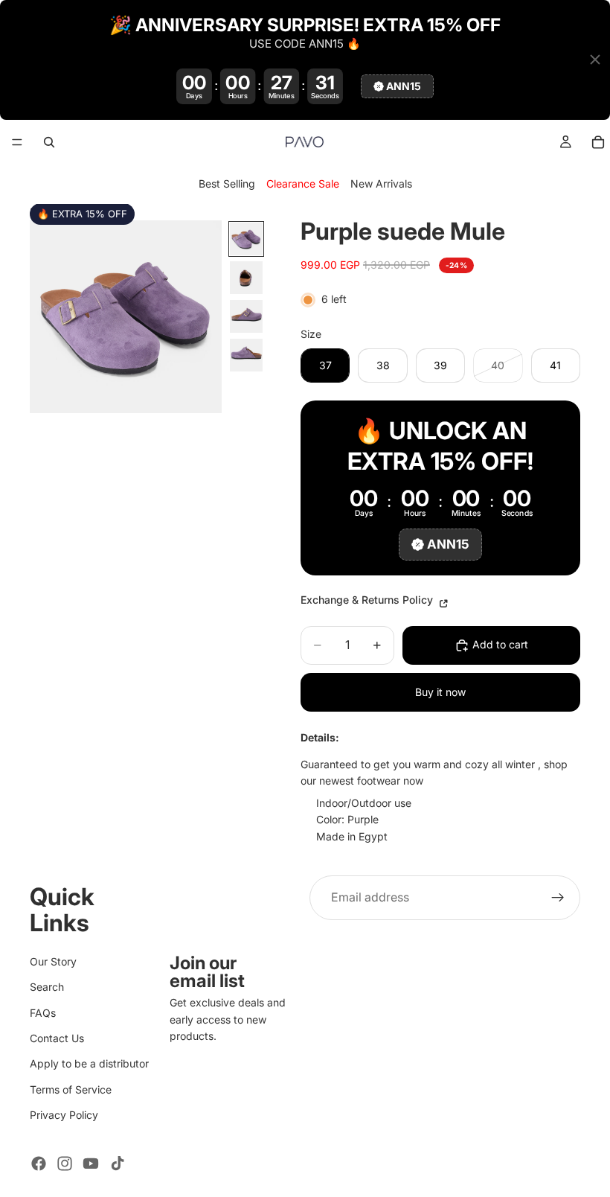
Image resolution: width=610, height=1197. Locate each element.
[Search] (49, 142)
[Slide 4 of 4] (246, 355)
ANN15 (403, 86)
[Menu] (17, 142)
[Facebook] (39, 1163)
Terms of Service (71, 1089)
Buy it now (440, 692)
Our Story (53, 961)
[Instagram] (65, 1163)
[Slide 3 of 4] (246, 316)
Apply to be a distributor (89, 1063)
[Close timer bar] (595, 60)
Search (47, 986)
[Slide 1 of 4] (246, 239)
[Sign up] (558, 897)
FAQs (43, 1012)
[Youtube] (91, 1163)
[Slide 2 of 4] (246, 277)
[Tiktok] (117, 1163)
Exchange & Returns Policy (368, 599)
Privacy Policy (64, 1114)
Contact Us (57, 1038)
